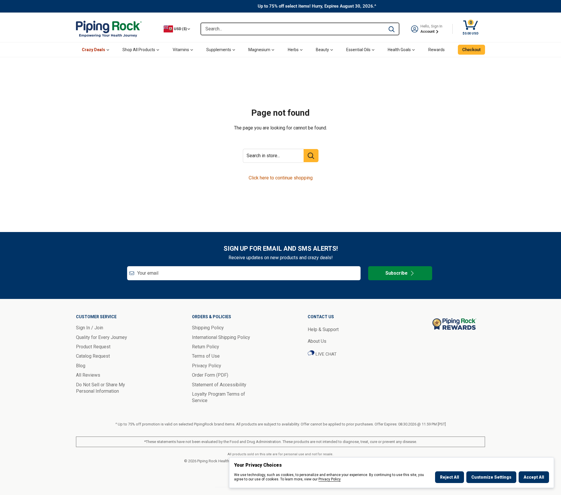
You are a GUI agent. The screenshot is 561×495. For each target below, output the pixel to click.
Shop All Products (138, 49)
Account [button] (427, 31)
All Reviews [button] (88, 375)
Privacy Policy (329, 479)
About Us (317, 341)
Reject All (449, 477)
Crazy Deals (93, 49)
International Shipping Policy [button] (221, 337)
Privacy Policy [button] (206, 365)
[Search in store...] (311, 155)
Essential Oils (358, 49)
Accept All (534, 477)
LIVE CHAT (325, 354)
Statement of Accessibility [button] (219, 384)
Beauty (322, 49)
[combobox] (292, 29)
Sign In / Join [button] (89, 327)
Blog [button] (80, 365)
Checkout (471, 49)
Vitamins (181, 49)
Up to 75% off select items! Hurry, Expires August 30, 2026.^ (317, 6)
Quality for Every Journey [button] (101, 337)
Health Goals (399, 49)
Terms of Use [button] (206, 356)
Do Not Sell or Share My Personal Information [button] (100, 388)
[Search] (391, 29)
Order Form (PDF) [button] (210, 375)
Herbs (293, 49)
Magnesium (259, 49)
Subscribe (396, 273)
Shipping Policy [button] (208, 327)
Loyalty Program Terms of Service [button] (218, 397)
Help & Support (323, 329)
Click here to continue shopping (281, 178)
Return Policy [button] (205, 346)
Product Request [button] (93, 346)
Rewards (436, 49)
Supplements (218, 49)
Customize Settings (491, 477)
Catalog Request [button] (93, 356)
